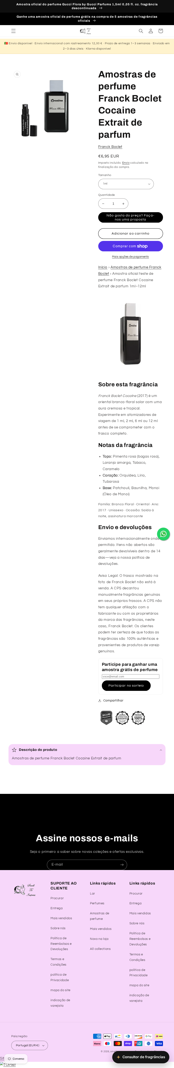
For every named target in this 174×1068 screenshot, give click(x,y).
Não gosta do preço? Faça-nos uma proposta (130, 217)
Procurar (57, 898)
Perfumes (97, 903)
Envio (126, 163)
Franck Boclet (110, 147)
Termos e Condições (58, 962)
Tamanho (104, 175)
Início (103, 267)
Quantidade (106, 194)
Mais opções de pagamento (130, 256)
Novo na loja (99, 939)
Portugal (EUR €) (27, 1045)
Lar (92, 893)
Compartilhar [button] (113, 700)
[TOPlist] (8, 1065)
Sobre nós (58, 928)
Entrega (57, 908)
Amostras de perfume (99, 916)
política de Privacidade (60, 977)
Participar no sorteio (126, 685)
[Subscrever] (122, 865)
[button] (13, 31)
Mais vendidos (61, 918)
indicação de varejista (60, 1003)
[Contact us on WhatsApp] (163, 534)
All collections (100, 949)
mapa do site (60, 990)
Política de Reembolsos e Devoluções (61, 944)
